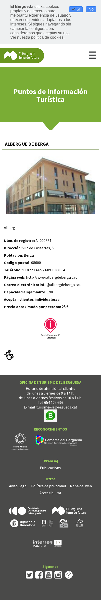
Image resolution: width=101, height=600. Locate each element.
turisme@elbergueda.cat (56, 407)
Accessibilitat (50, 493)
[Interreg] (47, 543)
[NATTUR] (79, 522)
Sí (78, 9)
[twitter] (29, 574)
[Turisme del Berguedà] (22, 55)
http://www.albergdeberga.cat (51, 277)
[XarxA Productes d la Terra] (47, 522)
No (91, 9)
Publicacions (50, 468)
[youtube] (48, 574)
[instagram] (58, 574)
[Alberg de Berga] (50, 185)
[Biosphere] (20, 441)
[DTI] (60, 441)
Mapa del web (81, 486)
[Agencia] (27, 510)
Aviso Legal (18, 486)
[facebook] (39, 574)
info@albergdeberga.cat (60, 284)
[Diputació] (22, 522)
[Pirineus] (64, 522)
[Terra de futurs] (69, 510)
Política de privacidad (48, 486)
